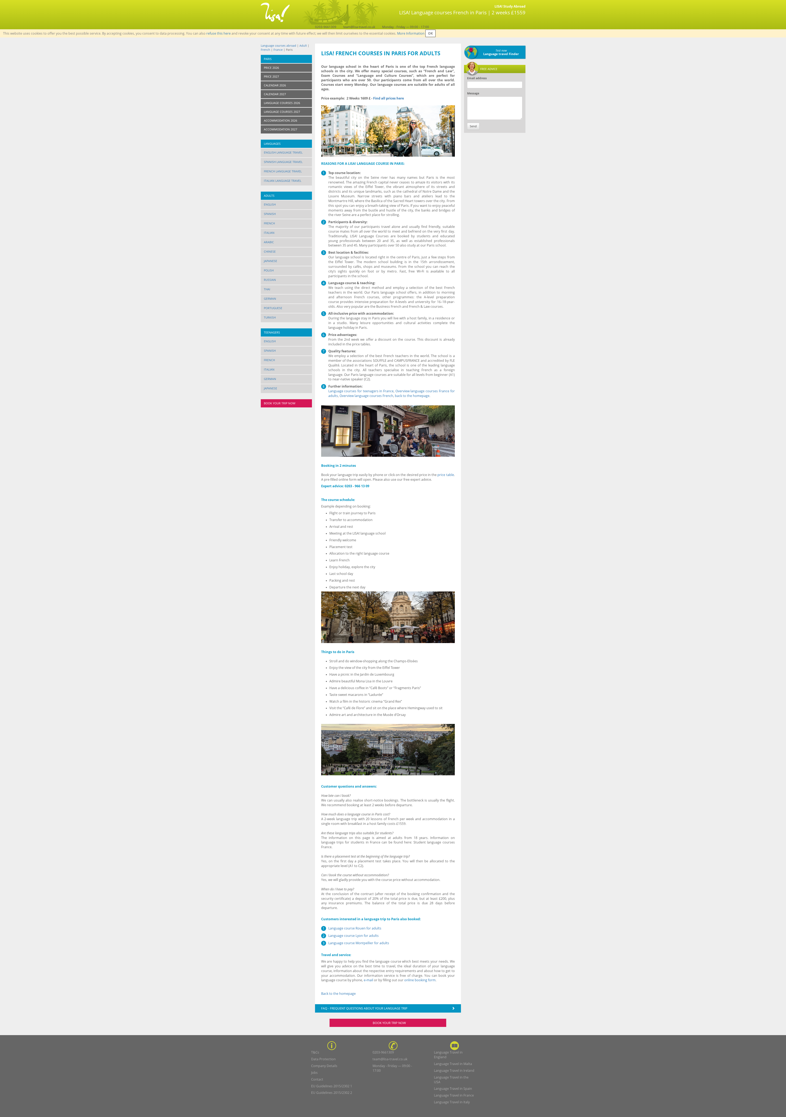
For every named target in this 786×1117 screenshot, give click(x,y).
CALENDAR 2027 (275, 94)
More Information (411, 33)
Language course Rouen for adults (354, 928)
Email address (477, 78)
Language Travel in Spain (453, 1088)
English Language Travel (283, 152)
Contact (317, 1079)
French (265, 50)
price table (445, 475)
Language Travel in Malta (453, 1064)
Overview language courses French (366, 395)
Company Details (324, 1066)
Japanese (270, 261)
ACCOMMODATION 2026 (280, 120)
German (270, 299)
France (278, 50)
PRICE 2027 (271, 76)
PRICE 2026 (271, 68)
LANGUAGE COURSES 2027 (282, 112)
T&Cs (315, 1052)
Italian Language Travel (282, 181)
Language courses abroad (278, 45)
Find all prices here (388, 98)
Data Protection (323, 1059)
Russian (270, 280)
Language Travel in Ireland (454, 1070)
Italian (269, 233)
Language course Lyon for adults (353, 935)
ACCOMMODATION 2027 (280, 129)
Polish (269, 270)
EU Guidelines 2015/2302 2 (331, 1092)
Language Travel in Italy (452, 1102)
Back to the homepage (338, 993)
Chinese (270, 251)
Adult (303, 45)
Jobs (314, 1072)
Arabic (269, 242)
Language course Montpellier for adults (358, 943)
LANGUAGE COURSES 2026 (282, 103)
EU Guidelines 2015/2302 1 (331, 1086)
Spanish (270, 214)
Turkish (270, 317)
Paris (268, 59)
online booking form (420, 980)
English (270, 204)
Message (473, 93)
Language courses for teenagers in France (361, 391)
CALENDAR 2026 (275, 85)
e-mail (368, 980)
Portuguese (273, 308)
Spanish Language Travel (283, 162)
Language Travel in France (454, 1095)
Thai (267, 289)
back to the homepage (412, 395)
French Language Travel (283, 171)
